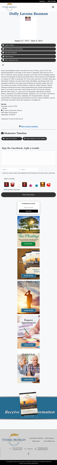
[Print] (3, 65)
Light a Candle (9, 45)
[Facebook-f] (28, 453)
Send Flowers (9, 56)
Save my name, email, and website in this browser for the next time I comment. (29, 173)
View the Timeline (11, 138)
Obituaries (36, 441)
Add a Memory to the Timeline (14, 49)
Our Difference (49, 441)
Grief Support (49, 438)
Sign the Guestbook (11, 52)
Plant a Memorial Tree (11, 60)
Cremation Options (36, 438)
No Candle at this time (12, 189)
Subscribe (28, 211)
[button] (53, 6)
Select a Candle (9, 179)
